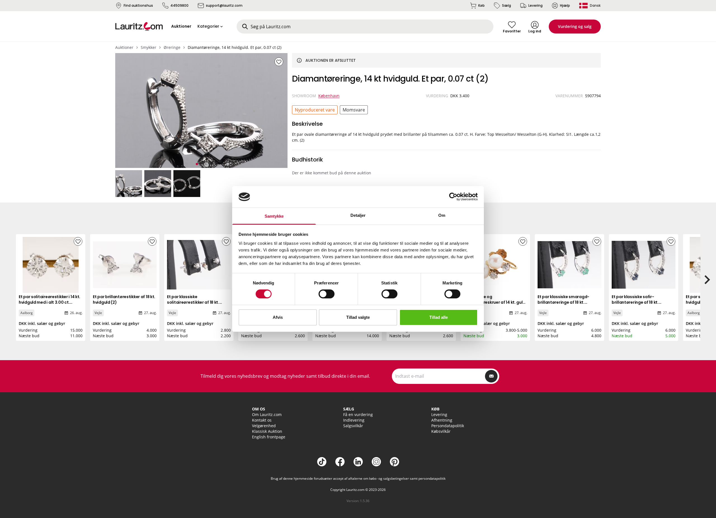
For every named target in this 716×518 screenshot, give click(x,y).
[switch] (327, 293)
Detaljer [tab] (358, 215)
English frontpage (268, 436)
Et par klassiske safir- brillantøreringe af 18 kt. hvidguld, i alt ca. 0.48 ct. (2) (640, 302)
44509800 (179, 5)
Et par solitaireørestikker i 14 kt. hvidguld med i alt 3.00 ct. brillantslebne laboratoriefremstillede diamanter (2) (49, 308)
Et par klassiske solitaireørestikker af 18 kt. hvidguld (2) (193, 302)
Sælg (506, 5)
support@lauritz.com (224, 5)
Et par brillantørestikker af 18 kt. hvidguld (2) (124, 299)
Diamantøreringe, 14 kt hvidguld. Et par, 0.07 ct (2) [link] (234, 47)
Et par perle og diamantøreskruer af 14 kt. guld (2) (494, 302)
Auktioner (124, 47)
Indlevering (353, 420)
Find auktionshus (138, 5)
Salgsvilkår (353, 425)
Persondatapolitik (447, 425)
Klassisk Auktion (267, 431)
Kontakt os (262, 420)
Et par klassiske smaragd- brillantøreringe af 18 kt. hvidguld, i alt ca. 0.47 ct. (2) (565, 302)
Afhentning (441, 420)
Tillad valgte (358, 317)
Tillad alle (438, 317)
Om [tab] (441, 215)
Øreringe (172, 47)
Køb (481, 5)
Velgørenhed (264, 425)
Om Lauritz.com (267, 414)
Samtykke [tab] (274, 216)
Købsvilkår (441, 431)
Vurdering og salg (575, 26)
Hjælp (565, 5)
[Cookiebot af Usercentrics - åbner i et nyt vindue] (453, 197)
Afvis (278, 317)
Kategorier (208, 26)
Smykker (148, 47)
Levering (535, 5)
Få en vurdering (358, 414)
